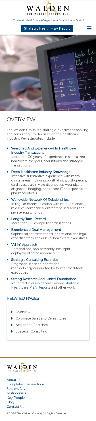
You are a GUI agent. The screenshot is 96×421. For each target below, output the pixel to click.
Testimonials (16, 393)
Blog (10, 402)
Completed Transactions (25, 384)
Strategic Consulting (31, 331)
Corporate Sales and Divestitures (41, 318)
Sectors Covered (20, 389)
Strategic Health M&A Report (47, 28)
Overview (23, 312)
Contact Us (15, 407)
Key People (16, 398)
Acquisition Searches (32, 325)
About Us (14, 380)
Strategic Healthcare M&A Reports (45, 285)
